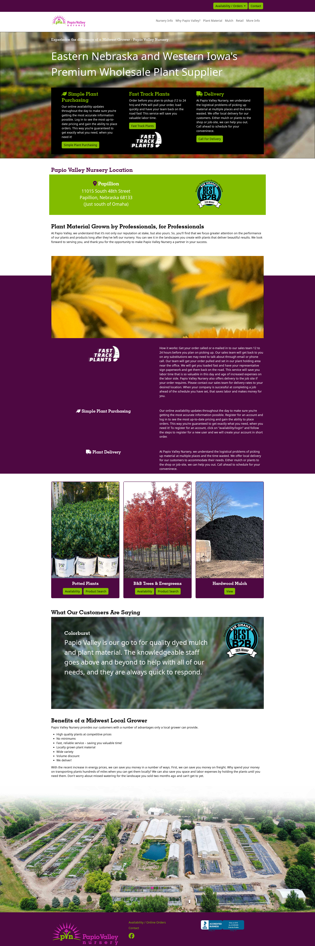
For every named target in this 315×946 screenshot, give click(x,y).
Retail (240, 21)
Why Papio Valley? (188, 21)
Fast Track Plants (142, 126)
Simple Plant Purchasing (80, 145)
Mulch (229, 21)
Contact (256, 6)
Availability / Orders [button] (229, 6)
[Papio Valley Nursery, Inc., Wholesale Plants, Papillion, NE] (222, 925)
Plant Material (212, 21)
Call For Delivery (210, 139)
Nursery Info (164, 21)
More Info (253, 21)
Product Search (96, 591)
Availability (72, 591)
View (229, 591)
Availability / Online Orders (147, 922)
